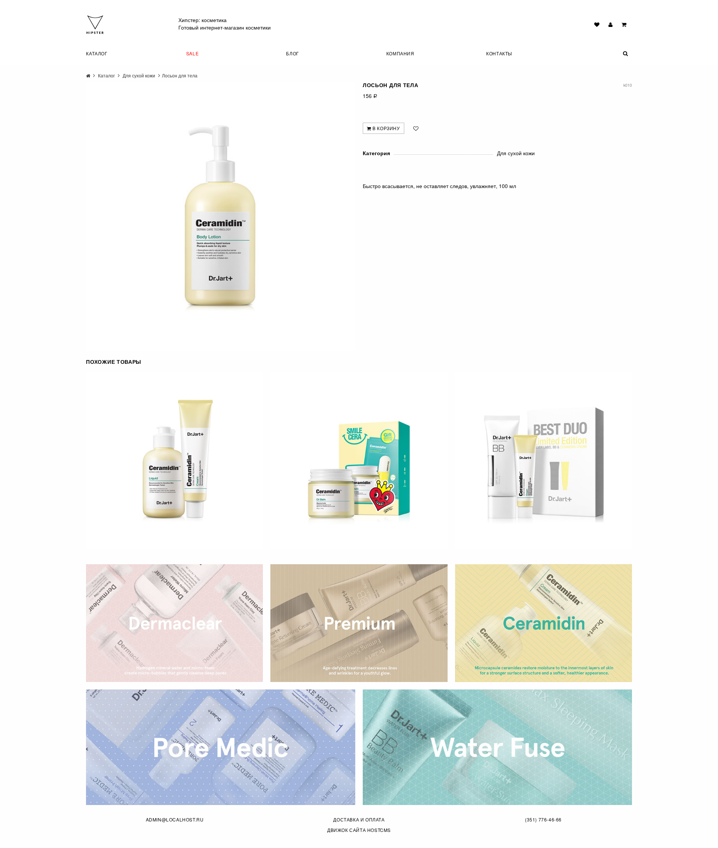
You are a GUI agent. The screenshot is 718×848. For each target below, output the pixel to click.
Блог (292, 53)
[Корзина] (624, 24)
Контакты (499, 53)
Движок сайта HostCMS (359, 830)
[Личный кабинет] (610, 24)
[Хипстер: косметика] (95, 24)
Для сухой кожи (139, 75)
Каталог (96, 53)
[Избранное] (597, 24)
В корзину (385, 128)
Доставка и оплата (358, 819)
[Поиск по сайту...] (609, 53)
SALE (192, 53)
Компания (400, 53)
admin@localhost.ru (175, 819)
